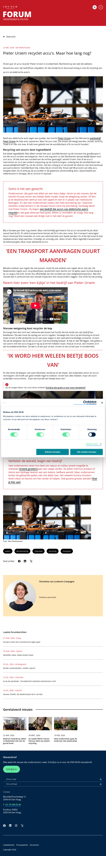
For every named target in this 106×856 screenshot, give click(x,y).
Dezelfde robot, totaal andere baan (18, 655)
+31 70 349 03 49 (13, 804)
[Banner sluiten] (102, 403)
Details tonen (92, 444)
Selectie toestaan (52, 452)
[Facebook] (19, 561)
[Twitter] (31, 561)
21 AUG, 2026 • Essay (12, 638)
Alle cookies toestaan (86, 452)
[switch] (40, 435)
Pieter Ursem (64, 138)
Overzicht (11, 36)
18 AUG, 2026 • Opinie (12, 651)
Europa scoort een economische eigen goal (21, 642)
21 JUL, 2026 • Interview (13, 677)
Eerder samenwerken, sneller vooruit (19, 668)
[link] (14, 731)
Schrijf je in (11, 769)
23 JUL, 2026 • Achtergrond (14, 664)
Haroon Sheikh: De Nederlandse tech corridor (23, 694)
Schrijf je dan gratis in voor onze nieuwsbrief (65, 387)
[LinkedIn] (25, 561)
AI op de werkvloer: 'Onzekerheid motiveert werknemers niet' (29, 681)
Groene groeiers (28, 468)
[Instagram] (16, 825)
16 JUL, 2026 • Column (12, 690)
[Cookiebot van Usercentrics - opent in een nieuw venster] (85, 403)
